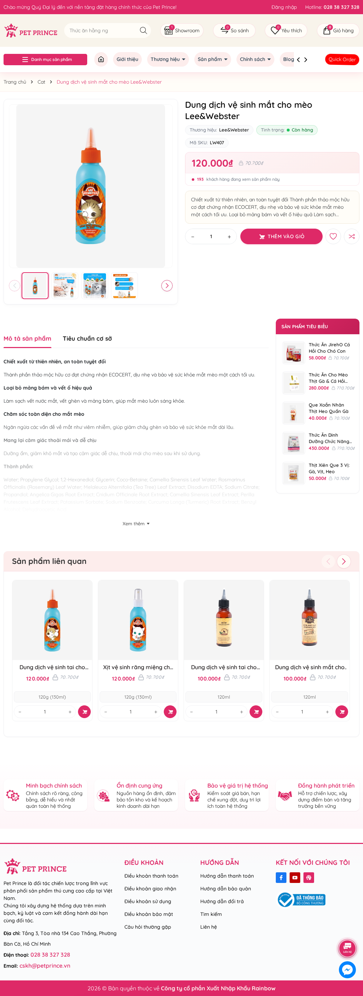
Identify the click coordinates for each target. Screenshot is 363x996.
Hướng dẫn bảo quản (225, 888)
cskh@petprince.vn (44, 965)
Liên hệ (208, 927)
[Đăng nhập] (284, 7)
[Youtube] (295, 877)
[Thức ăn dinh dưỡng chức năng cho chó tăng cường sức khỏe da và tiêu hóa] (293, 443)
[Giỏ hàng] (338, 30)
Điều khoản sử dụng (147, 901)
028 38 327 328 (50, 954)
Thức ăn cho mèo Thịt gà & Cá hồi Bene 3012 (328, 381)
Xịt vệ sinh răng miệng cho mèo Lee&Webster (138, 667)
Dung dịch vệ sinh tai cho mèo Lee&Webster (52, 667)
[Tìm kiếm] (143, 30)
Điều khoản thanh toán (151, 876)
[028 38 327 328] (332, 7)
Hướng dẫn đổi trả (222, 901)
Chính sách (253, 59)
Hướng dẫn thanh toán (227, 876)
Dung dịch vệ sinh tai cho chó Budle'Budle (224, 667)
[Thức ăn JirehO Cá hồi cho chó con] (293, 352)
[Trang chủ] (101, 59)
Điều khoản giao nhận (150, 888)
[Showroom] (182, 30)
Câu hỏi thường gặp (147, 927)
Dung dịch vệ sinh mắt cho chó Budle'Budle (310, 667)
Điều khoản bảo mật (148, 914)
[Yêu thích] (286, 30)
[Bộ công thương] (300, 899)
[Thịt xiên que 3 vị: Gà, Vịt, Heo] (293, 473)
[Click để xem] (91, 186)
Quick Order (342, 59)
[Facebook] (281, 877)
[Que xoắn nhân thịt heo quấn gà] (293, 413)
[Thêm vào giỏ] (84, 711)
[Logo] (30, 30)
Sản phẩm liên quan (49, 561)
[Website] (308, 877)
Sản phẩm (210, 59)
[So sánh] (234, 30)
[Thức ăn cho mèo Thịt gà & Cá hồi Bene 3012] (293, 383)
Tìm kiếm (211, 914)
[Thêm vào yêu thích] (333, 236)
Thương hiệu (166, 59)
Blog (289, 59)
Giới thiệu (127, 59)
